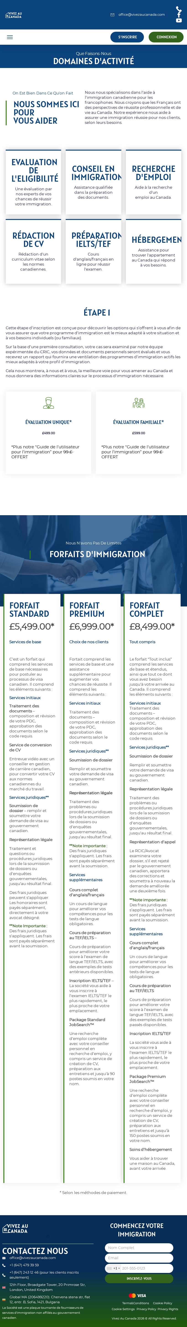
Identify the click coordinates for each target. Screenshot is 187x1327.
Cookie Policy (162, 1303)
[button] (9, 37)
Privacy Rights (168, 1309)
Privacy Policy (146, 1309)
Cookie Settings (123, 1309)
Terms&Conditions (135, 1303)
